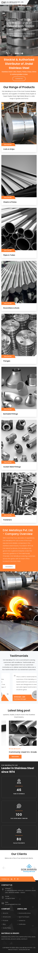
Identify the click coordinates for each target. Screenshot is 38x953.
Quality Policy (7, 928)
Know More (9, 567)
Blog (4, 924)
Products (5, 920)
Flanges (6, 361)
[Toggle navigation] (36, 2)
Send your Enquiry (24, 917)
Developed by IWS (24, 950)
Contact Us (19, 79)
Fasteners (7, 520)
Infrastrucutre (7, 917)
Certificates (22, 924)
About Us (5, 913)
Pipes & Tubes (9, 255)
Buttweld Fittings (10, 414)
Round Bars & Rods (11, 308)
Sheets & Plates (10, 202)
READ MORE (7, 757)
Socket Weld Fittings (12, 467)
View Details (8, 144)
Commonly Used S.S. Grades (16, 752)
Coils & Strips (8, 149)
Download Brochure (25, 913)
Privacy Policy (13, 950)
